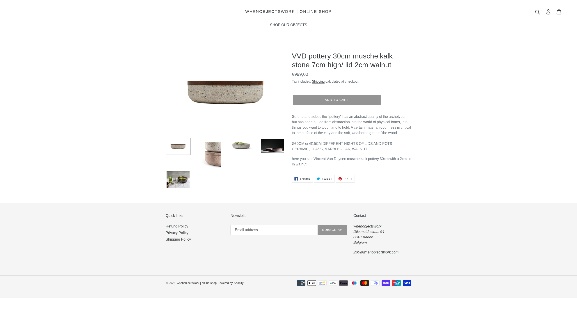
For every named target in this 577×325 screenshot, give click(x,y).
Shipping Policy (178, 239)
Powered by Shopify (231, 283)
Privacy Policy (177, 233)
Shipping (318, 81)
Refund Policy (177, 226)
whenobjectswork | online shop (288, 11)
